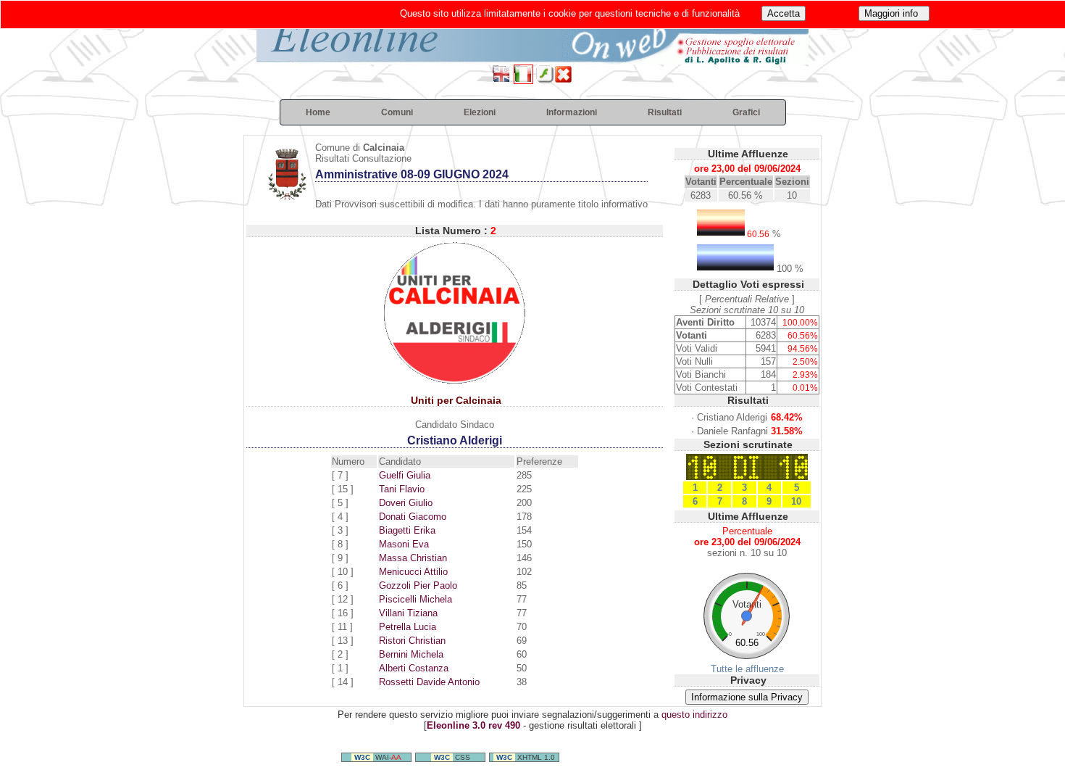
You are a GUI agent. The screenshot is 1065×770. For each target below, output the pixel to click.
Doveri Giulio (406, 502)
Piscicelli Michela (415, 599)
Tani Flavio (402, 489)
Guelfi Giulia (404, 475)
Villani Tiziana (408, 613)
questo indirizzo (694, 714)
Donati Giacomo (412, 516)
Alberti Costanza (413, 668)
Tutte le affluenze (747, 668)
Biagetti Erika (407, 530)
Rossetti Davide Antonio (429, 681)
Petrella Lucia (407, 626)
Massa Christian (413, 557)
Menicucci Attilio (413, 571)
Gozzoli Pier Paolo (418, 585)
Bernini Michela (411, 654)
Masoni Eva (404, 544)
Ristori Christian (412, 640)
